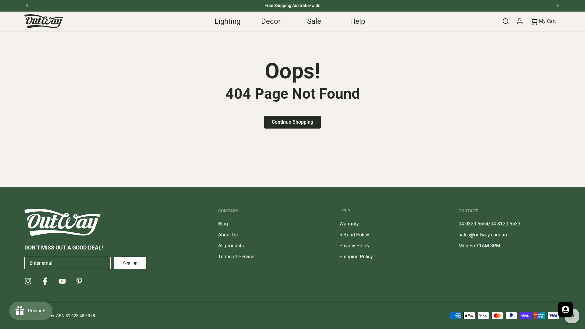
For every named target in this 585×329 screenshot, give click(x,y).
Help (357, 21)
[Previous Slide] (27, 6)
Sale (314, 21)
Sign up (130, 262)
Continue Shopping (292, 122)
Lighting (227, 21)
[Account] (519, 21)
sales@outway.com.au (483, 235)
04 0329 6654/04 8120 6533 (489, 224)
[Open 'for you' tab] (565, 309)
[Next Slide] (558, 6)
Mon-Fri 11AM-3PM (479, 246)
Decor (271, 21)
